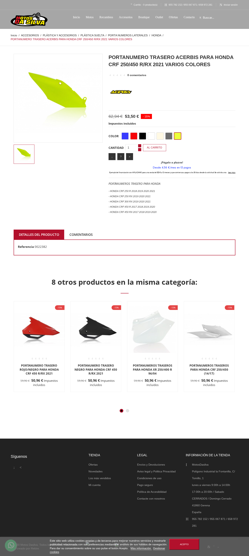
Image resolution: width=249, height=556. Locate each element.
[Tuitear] (120, 156)
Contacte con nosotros (151, 498)
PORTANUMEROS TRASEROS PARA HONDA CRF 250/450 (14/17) (209, 369)
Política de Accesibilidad (152, 491)
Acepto (184, 544)
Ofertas (93, 464)
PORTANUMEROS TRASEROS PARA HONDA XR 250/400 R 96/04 (152, 369)
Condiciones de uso (149, 478)
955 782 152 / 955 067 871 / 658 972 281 (190, 4)
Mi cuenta (95, 485)
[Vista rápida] (38, 391)
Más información (141, 548)
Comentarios (81, 234)
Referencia (26, 247)
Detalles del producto (39, 234)
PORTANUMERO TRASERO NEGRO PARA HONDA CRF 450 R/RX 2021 (96, 369)
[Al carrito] (27, 392)
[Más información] (50, 392)
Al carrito (154, 147)
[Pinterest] (129, 156)
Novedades (96, 471)
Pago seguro (145, 485)
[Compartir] (112, 156)
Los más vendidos (100, 478)
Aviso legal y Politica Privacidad (156, 471)
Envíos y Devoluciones (151, 464)
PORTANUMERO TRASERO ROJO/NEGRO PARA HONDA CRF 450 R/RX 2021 (39, 369)
